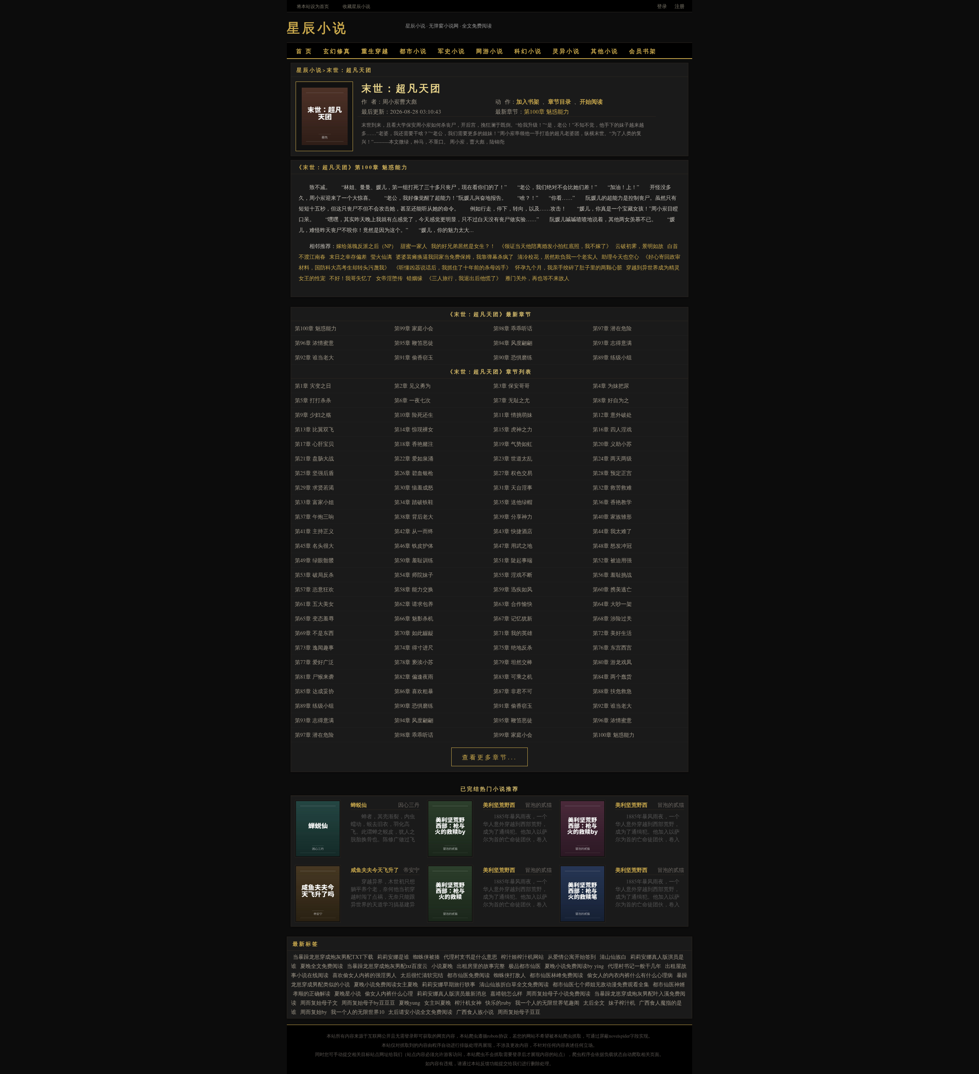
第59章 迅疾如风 (512, 589)
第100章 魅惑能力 (546, 111)
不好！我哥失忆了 (350, 278)
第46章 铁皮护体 (413, 545)
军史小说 (451, 51)
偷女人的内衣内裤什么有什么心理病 (630, 975)
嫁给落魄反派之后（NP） (366, 246)
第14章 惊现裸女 (413, 429)
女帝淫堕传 (389, 278)
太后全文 (594, 1002)
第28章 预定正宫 (612, 473)
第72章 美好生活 (612, 633)
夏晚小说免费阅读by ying (574, 966)
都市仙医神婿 (669, 984)
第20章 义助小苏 (612, 443)
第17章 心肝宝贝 (314, 443)
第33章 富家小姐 (314, 502)
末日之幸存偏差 (348, 256)
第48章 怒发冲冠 (612, 545)
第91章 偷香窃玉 (413, 357)
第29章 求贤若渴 (314, 487)
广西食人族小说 (475, 1011)
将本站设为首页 (313, 6)
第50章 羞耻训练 (413, 560)
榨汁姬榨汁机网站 (522, 956)
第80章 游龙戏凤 (612, 662)
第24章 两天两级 (612, 458)
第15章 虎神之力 (512, 429)
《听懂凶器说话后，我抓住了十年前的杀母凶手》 (452, 267)
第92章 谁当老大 (314, 357)
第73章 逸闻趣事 (314, 647)
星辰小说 (309, 70)
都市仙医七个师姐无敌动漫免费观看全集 (601, 984)
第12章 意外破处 (612, 414)
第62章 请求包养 (413, 603)
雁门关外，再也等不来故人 (537, 278)
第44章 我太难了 (612, 531)
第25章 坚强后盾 (314, 473)
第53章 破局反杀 (314, 574)
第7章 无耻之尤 (511, 400)
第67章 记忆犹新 (512, 618)
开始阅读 (591, 101)
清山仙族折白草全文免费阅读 (514, 984)
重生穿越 (375, 51)
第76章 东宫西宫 (612, 647)
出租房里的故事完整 (481, 966)
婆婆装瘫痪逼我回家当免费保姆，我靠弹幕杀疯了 (455, 256)
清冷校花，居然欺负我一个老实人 (557, 256)
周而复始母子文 (319, 1002)
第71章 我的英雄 (512, 633)
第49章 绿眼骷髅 (314, 560)
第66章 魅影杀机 (413, 618)
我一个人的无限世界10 (357, 1011)
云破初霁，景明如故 (639, 246)
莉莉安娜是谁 (393, 956)
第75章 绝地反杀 (512, 647)
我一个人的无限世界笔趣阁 (547, 1002)
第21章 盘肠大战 (314, 458)
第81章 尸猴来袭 (314, 676)
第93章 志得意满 (612, 342)
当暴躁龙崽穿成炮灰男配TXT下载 (333, 956)
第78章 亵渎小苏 (413, 662)
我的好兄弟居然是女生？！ (463, 246)
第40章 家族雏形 (612, 516)
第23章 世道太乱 (512, 458)
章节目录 (559, 101)
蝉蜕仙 (359, 805)
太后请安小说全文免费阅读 (420, 1011)
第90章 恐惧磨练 (512, 357)
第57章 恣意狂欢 (314, 589)
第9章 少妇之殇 (313, 414)
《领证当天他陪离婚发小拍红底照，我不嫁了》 (555, 246)
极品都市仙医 (525, 966)
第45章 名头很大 (314, 545)
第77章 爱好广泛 (314, 662)
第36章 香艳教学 (612, 502)
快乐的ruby (498, 1002)
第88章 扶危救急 (612, 691)
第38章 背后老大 (413, 516)
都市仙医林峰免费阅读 (556, 975)
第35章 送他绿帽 (512, 502)
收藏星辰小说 (356, 6)
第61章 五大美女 (314, 603)
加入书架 (527, 101)
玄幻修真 (337, 51)
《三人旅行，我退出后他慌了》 (463, 278)
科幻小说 (528, 51)
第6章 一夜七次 (412, 400)
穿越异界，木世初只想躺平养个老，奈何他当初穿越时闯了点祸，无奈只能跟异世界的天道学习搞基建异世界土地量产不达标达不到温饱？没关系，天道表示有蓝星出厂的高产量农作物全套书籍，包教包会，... (383, 908)
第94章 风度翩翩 (512, 342)
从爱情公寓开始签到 (572, 956)
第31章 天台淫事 (512, 487)
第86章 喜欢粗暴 (413, 691)
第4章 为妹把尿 (611, 385)
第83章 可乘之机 (512, 676)
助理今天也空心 (620, 256)
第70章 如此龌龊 (413, 633)
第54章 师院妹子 (413, 574)
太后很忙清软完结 (421, 975)
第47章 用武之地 (512, 545)
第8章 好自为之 (611, 400)
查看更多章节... (489, 757)
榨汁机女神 (468, 1002)
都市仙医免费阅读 (468, 975)
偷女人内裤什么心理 (389, 993)
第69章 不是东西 (314, 633)
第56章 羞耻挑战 (612, 574)
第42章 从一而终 (413, 531)
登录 (662, 6)
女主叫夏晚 (437, 1002)
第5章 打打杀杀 (313, 400)
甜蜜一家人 (413, 246)
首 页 (304, 51)
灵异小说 (566, 51)
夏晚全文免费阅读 (321, 966)
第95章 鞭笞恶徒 (413, 342)
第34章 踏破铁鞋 (413, 502)
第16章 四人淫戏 (612, 429)
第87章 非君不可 (512, 691)
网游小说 (490, 51)
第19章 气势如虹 (512, 443)
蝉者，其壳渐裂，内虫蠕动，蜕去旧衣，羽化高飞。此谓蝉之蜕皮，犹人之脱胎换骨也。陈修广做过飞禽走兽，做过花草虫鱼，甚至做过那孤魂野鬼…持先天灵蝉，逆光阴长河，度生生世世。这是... (383, 843)
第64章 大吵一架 (612, 603)
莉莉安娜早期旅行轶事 (448, 984)
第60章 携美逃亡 (612, 589)
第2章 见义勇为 (412, 385)
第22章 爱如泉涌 (413, 458)
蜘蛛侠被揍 (426, 956)
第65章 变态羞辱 (314, 618)
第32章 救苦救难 (612, 487)
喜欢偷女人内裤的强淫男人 (364, 975)
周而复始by (313, 1011)
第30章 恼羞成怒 (413, 487)
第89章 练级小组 (612, 357)
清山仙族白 (613, 956)
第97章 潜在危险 (612, 328)
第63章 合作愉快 (512, 603)
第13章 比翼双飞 (314, 429)
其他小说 (604, 51)
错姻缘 (415, 278)
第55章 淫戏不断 (512, 574)
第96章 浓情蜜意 (314, 342)
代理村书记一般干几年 (634, 966)
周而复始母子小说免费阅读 (558, 993)
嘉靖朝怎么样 (506, 993)
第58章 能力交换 (413, 589)
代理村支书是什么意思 (470, 956)
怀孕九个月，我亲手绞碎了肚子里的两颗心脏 (568, 267)
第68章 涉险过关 (612, 618)
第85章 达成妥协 (314, 691)
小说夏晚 (442, 966)
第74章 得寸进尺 (413, 647)
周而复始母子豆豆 (519, 1011)
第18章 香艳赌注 (413, 443)
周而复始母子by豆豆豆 (368, 1002)
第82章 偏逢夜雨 (413, 676)
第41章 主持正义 (314, 531)
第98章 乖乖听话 (512, 328)
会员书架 (643, 51)
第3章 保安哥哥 (511, 385)
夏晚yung (409, 1002)
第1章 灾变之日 (313, 385)
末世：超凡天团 (349, 70)
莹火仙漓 (381, 256)
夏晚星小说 (347, 993)
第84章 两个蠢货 (612, 676)
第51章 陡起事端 (512, 560)
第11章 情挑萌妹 (512, 414)
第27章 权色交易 (512, 473)
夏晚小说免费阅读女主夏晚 (386, 984)
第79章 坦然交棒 (512, 662)
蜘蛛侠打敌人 (510, 975)
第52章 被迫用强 (612, 560)
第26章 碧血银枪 (413, 473)
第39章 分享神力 (512, 516)
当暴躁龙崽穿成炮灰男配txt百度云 (387, 966)
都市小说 (413, 51)
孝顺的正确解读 (311, 993)
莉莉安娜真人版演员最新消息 (451, 993)
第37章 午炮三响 (314, 516)
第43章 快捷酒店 (512, 531)
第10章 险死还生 (413, 414)
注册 (680, 6)
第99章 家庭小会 (413, 328)
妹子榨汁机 (621, 1002)
